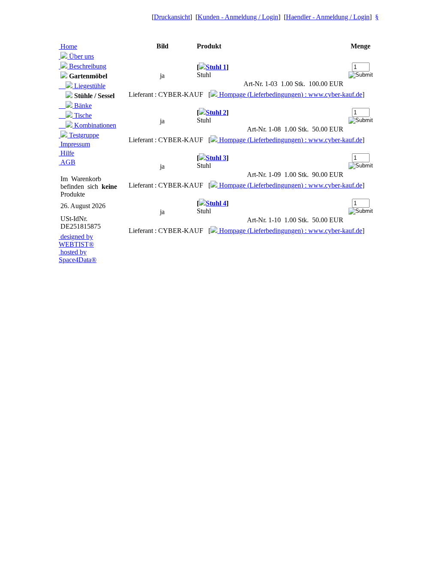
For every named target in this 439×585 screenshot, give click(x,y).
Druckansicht (172, 17)
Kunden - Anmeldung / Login (238, 17)
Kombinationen (94, 125)
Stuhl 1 (216, 67)
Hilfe (66, 153)
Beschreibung (86, 66)
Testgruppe (83, 135)
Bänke (82, 105)
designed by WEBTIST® (76, 240)
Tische (82, 115)
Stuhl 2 (216, 112)
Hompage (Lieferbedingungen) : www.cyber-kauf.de (289, 94)
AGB (67, 162)
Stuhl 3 (216, 157)
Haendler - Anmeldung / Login (328, 17)
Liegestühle (88, 86)
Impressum (74, 144)
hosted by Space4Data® (77, 255)
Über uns (80, 56)
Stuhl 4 (216, 203)
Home (68, 46)
